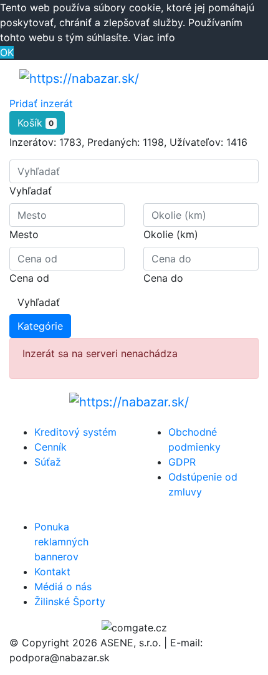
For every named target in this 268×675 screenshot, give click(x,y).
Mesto (24, 234)
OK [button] (7, 52)
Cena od (29, 278)
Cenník (50, 447)
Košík (35, 123)
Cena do (163, 278)
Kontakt (52, 571)
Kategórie (40, 326)
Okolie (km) (170, 234)
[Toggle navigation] (231, 77)
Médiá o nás (63, 586)
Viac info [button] (154, 37)
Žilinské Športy (69, 601)
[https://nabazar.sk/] (79, 78)
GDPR (182, 462)
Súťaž (47, 462)
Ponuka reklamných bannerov (61, 541)
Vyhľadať (30, 190)
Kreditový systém (75, 432)
